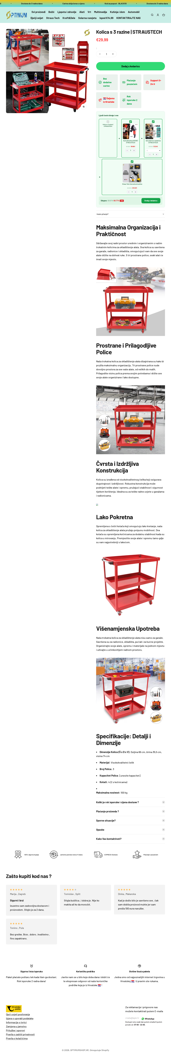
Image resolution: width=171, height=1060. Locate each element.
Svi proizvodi (38, 11)
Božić (51, 11)
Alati (82, 11)
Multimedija (100, 11)
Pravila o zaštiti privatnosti (20, 1034)
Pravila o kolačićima (17, 1038)
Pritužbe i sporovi (15, 1030)
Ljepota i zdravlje (66, 11)
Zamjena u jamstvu (16, 1026)
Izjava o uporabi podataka (19, 1018)
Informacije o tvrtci (16, 1022)
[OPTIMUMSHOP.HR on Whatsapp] (147, 1019)
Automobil (133, 11)
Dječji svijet (37, 17)
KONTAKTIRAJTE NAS (128, 17)
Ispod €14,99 (106, 17)
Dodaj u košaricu (150, 201)
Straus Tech (53, 17)
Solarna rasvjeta (87, 17)
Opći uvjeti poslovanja (18, 1014)
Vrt (89, 11)
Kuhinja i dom (117, 11)
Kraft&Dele (69, 17)
